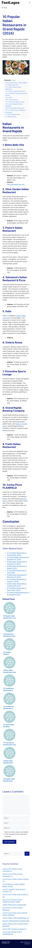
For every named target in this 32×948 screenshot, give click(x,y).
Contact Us (27, 943)
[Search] (27, 854)
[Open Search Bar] (29, 2)
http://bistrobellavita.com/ (16, 184)
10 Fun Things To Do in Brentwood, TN (16, 918)
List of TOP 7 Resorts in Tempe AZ (14, 929)
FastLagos (11, 2)
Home (21, 942)
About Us (27, 942)
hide (13, 80)
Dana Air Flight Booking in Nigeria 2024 (16, 921)
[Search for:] (14, 854)
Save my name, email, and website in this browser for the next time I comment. (16, 834)
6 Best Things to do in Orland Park (14, 905)
